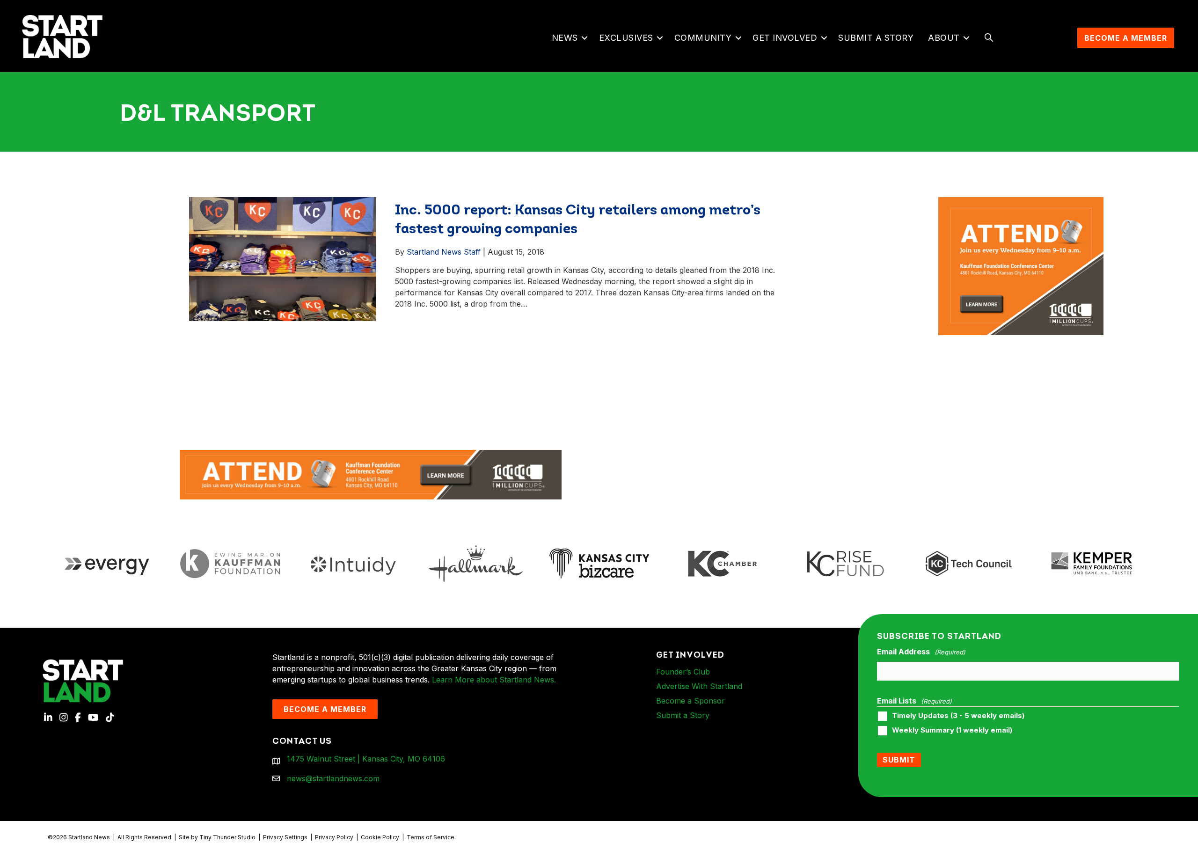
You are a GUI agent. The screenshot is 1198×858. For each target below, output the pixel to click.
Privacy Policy (334, 837)
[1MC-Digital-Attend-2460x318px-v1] (371, 474)
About (944, 38)
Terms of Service (430, 837)
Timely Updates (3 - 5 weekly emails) (958, 715)
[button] (585, 38)
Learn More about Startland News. (494, 679)
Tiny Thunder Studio (227, 837)
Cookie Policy (380, 837)
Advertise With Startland (699, 686)
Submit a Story (875, 38)
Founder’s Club (683, 671)
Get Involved (784, 38)
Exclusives (626, 38)
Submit (899, 759)
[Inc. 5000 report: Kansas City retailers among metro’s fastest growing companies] (282, 258)
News (565, 38)
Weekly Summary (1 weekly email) (952, 730)
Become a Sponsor (690, 700)
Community (703, 38)
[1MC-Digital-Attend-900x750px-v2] (1021, 202)
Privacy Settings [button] (285, 837)
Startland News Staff (444, 252)
